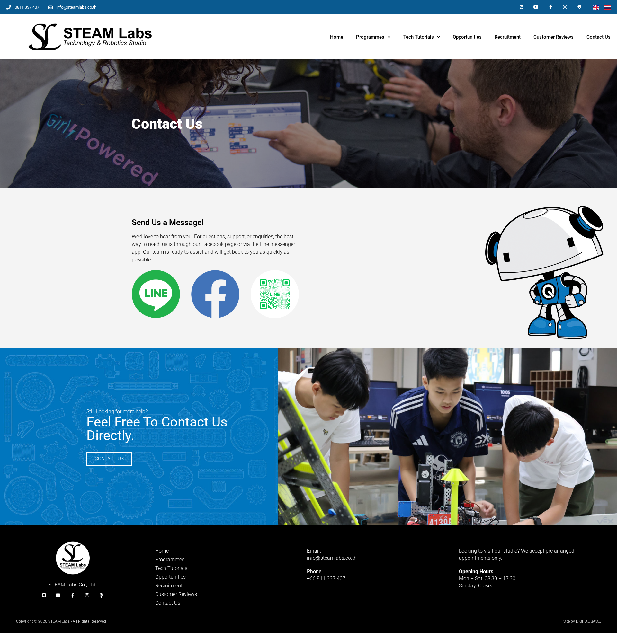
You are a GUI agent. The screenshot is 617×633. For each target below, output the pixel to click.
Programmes (370, 37)
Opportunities (467, 37)
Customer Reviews (553, 37)
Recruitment (508, 37)
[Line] (521, 7)
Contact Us (598, 37)
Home (336, 37)
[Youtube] (536, 7)
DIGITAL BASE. (588, 621)
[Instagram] (565, 7)
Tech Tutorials (418, 37)
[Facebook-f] (550, 7)
